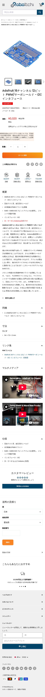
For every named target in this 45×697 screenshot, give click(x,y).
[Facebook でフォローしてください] (4, 668)
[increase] (24, 146)
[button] (43, 82)
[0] (40, 4)
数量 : (4, 147)
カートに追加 (22, 155)
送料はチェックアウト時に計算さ (20, 126)
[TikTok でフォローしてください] (25, 668)
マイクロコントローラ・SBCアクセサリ (12, 22)
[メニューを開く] (3, 5)
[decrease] (10, 146)
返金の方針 (6, 552)
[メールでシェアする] (41, 164)
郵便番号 (5, 528)
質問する (28, 181)
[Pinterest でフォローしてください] (17, 668)
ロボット (10, 20)
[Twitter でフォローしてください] (8, 668)
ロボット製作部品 (20, 20)
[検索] (40, 12)
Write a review (22, 486)
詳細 (6, 181)
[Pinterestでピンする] (32, 164)
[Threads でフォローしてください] (34, 668)
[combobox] (19, 12)
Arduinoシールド (31, 22)
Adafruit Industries (10, 108)
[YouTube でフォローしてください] (21, 668)
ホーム (3, 20)
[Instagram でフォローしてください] (12, 668)
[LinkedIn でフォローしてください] (30, 668)
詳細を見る (17, 181)
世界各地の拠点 (7, 657)
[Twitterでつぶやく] (36, 164)
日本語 (24, 657)
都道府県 (5, 517)
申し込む (22, 646)
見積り (8, 542)
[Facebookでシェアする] (28, 164)
